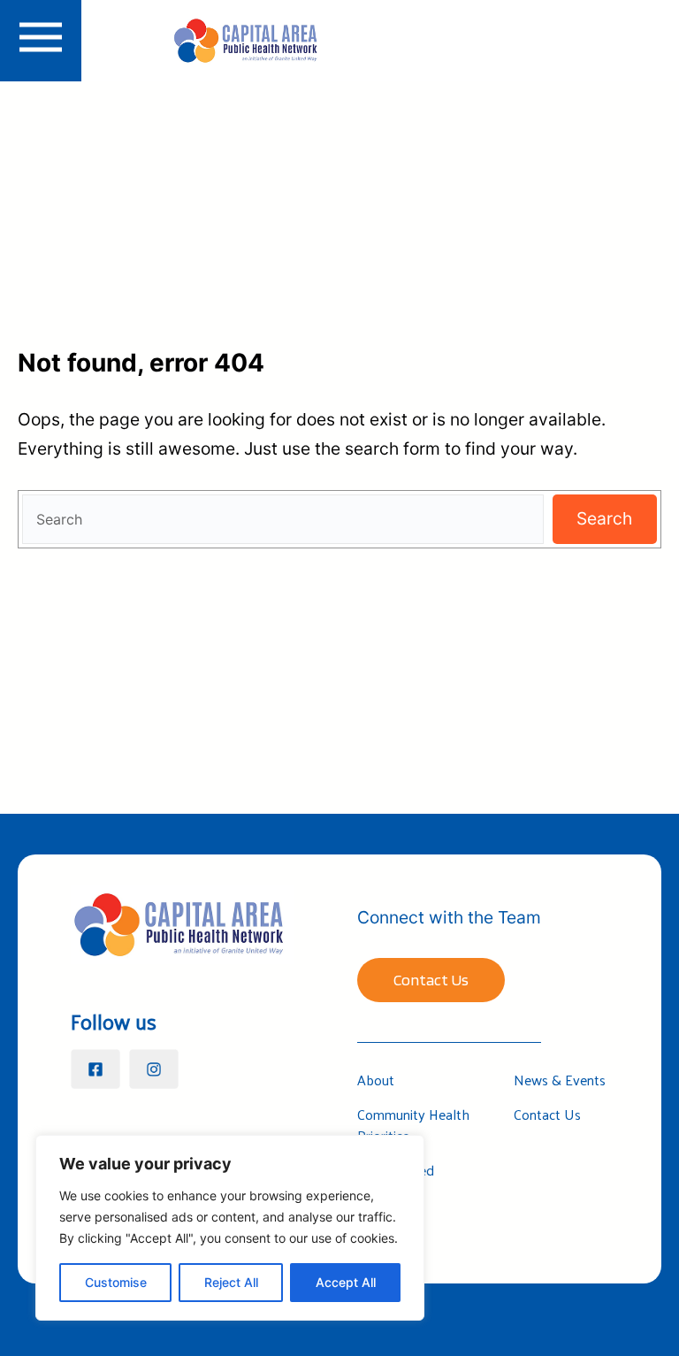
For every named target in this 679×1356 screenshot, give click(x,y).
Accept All (346, 1282)
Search (604, 518)
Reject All (231, 1282)
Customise (116, 1282)
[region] (229, 1228)
